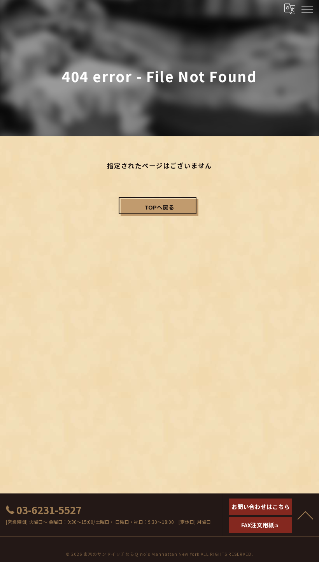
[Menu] (307, 8)
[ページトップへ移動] (305, 515)
